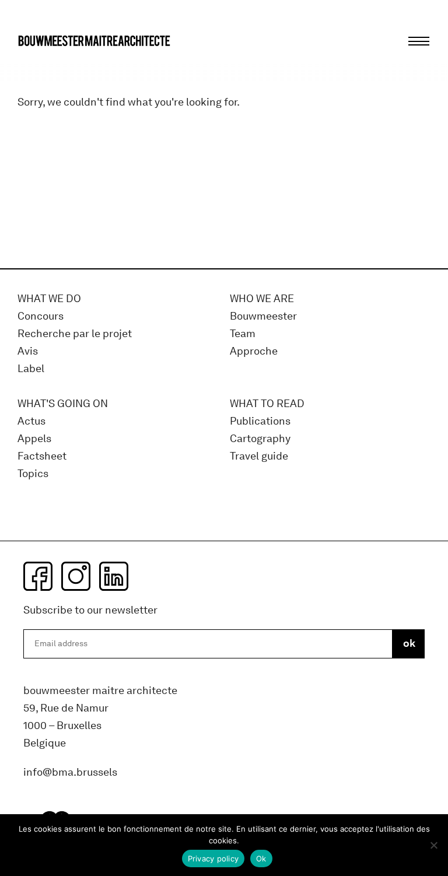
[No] (433, 845)
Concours (41, 316)
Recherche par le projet (75, 334)
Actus (32, 421)
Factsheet (42, 456)
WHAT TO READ (267, 404)
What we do (49, 299)
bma (45, 62)
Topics (33, 474)
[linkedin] (113, 576)
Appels (34, 439)
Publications (260, 421)
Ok (261, 858)
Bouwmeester (263, 316)
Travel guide (259, 456)
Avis (28, 351)
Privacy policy (213, 858)
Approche (254, 351)
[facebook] (37, 576)
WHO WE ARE (262, 299)
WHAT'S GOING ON (63, 404)
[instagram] (75, 576)
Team (243, 334)
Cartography (260, 439)
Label (31, 369)
